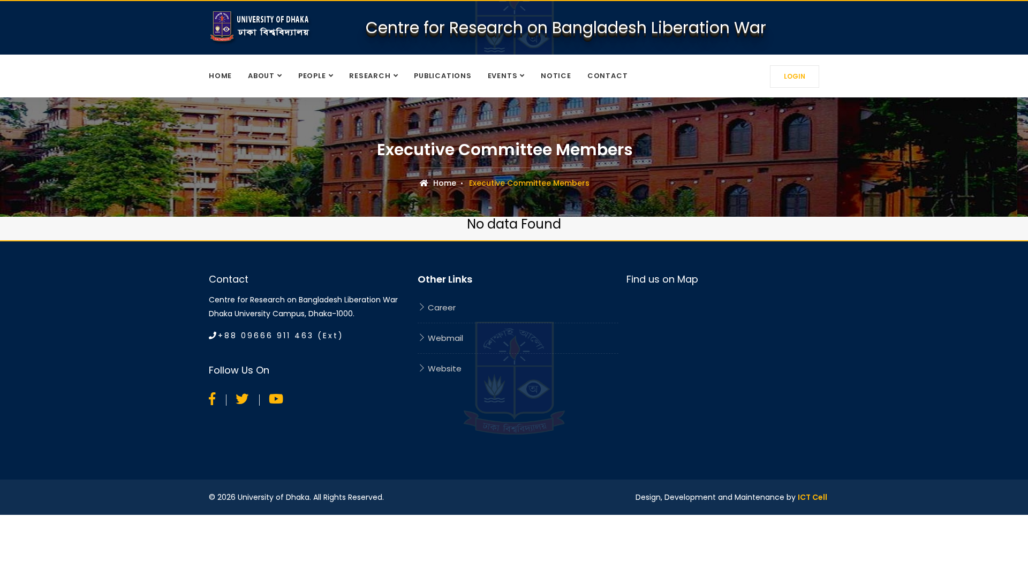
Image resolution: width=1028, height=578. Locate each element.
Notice (556, 76)
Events (503, 76)
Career (441, 307)
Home (220, 76)
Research (369, 76)
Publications (442, 76)
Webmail (444, 338)
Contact (607, 76)
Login (794, 76)
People (312, 76)
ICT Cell (812, 497)
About (261, 76)
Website (444, 368)
